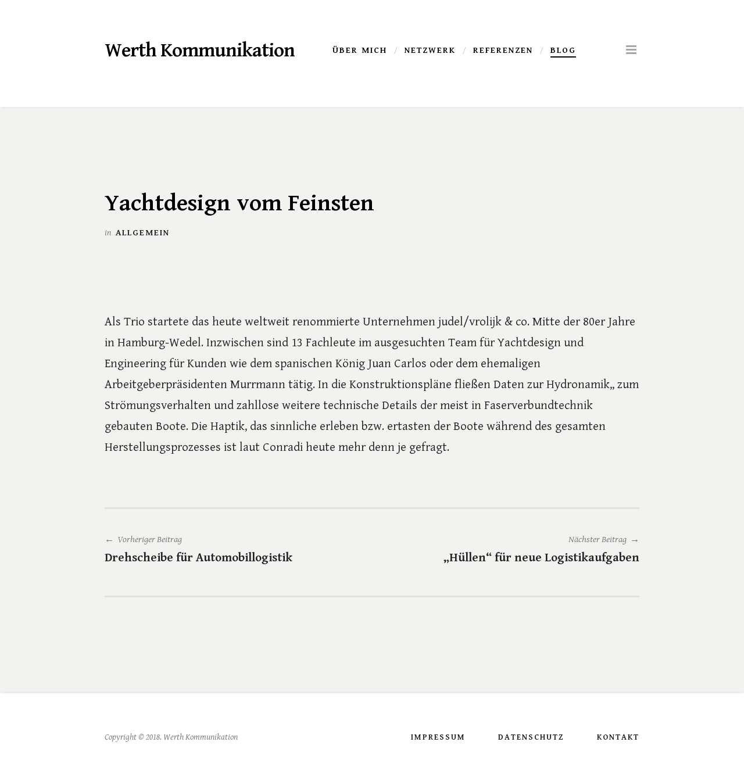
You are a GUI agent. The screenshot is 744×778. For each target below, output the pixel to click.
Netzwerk (430, 50)
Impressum (438, 737)
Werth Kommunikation (200, 50)
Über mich (359, 50)
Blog (563, 50)
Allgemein (143, 233)
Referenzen (503, 50)
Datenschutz (531, 737)
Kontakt (618, 737)
